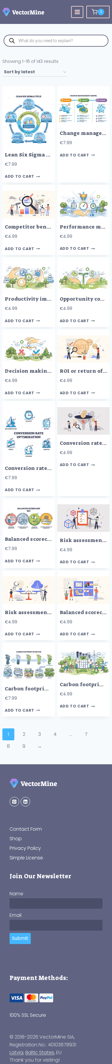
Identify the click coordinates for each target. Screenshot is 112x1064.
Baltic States (39, 1052)
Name (16, 893)
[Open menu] (77, 12)
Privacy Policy (25, 848)
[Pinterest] (14, 801)
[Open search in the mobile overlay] (56, 41)
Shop (16, 838)
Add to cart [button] (19, 176)
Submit (20, 938)
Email (16, 915)
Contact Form (26, 829)
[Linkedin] (25, 801)
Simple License (26, 857)
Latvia (16, 1052)
